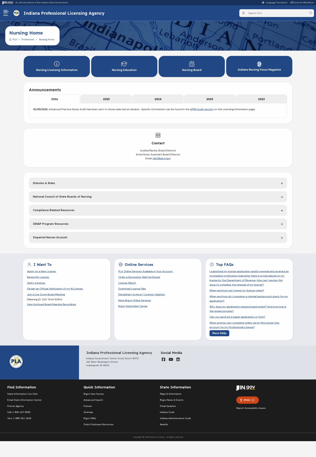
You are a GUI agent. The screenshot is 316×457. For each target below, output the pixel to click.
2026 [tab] (54, 99)
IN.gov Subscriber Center (133, 306)
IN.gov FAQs (90, 418)
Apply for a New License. (41, 271)
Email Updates (168, 406)
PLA (15, 39)
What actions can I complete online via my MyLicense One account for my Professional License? (244, 325)
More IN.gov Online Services (134, 300)
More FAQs (219, 333)
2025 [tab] (106, 99)
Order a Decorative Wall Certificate (139, 277)
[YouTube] (170, 359)
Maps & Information (170, 393)
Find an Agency (15, 406)
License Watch (127, 283)
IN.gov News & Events (171, 399)
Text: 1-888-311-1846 (19, 418)
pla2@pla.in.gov (162, 158)
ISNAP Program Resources (50, 223)
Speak (247, 399)
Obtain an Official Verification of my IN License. (55, 288)
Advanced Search (93, 399)
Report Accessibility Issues (251, 408)
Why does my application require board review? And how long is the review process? (248, 309)
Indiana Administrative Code (175, 418)
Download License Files (132, 288)
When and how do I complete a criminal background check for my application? (249, 299)
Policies (88, 406)
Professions (28, 39)
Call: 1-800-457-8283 (18, 412)
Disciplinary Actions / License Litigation (141, 294)
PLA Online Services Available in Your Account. (145, 271)
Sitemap (88, 412)
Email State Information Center (24, 399)
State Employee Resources (99, 424)
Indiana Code (167, 412)
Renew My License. (38, 277)
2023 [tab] (209, 99)
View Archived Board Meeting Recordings (51, 304)
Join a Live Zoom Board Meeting (46, 294)
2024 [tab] (158, 99)
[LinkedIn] (178, 359)
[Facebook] (163, 359)
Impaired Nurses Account (50, 237)
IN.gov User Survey (94, 393)
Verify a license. (36, 283)
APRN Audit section (201, 109)
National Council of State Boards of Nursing (62, 196)
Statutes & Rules (44, 183)
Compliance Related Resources (53, 210)
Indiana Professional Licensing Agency (64, 13)
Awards (164, 424)
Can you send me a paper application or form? (237, 317)
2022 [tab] (261, 99)
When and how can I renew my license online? (237, 290)
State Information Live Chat (22, 393)
